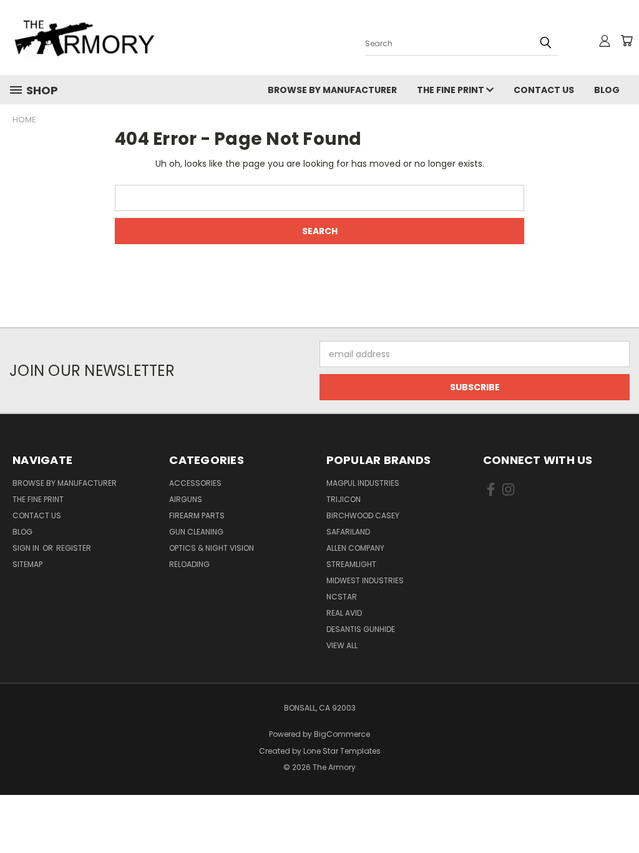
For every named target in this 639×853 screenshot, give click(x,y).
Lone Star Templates (342, 751)
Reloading (189, 564)
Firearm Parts (197, 515)
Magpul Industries (362, 483)
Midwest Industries (365, 580)
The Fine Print (451, 90)
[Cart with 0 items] (626, 40)
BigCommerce (342, 734)
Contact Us (544, 90)
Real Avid (344, 613)
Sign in (26, 548)
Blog (607, 90)
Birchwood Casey (362, 515)
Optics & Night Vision (211, 548)
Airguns (185, 499)
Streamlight (351, 564)
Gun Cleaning (196, 531)
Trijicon (343, 499)
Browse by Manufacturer (332, 90)
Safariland (348, 531)
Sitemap (27, 564)
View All (342, 645)
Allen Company (355, 548)
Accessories (195, 483)
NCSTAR (341, 596)
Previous (620, 814)
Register (73, 548)
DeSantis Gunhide (360, 629)
